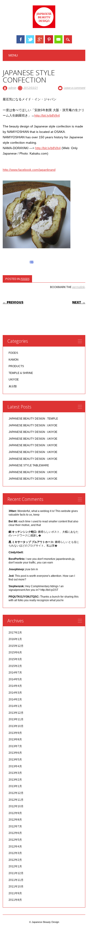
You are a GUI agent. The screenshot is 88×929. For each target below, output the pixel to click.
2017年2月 (15, 632)
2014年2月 (15, 699)
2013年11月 (16, 719)
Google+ (39, 39)
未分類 (13, 386)
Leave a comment (74, 88)
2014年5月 (15, 679)
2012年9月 (15, 813)
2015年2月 (15, 666)
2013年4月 (15, 766)
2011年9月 (15, 893)
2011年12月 (16, 873)
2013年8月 (15, 739)
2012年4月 (15, 846)
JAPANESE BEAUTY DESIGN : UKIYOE (33, 425)
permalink (78, 287)
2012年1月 (15, 866)
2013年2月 (15, 779)
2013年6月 (15, 752)
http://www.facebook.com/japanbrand (29, 169)
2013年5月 (15, 759)
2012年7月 (15, 826)
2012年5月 (15, 839)
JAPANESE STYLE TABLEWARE (29, 465)
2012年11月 (16, 799)
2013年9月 (15, 732)
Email (58, 39)
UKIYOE (14, 379)
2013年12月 (16, 712)
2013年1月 (15, 786)
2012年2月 (15, 859)
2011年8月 (15, 899)
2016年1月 (15, 639)
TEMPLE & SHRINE (21, 373)
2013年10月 (16, 726)
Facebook (20, 39)
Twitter (30, 39)
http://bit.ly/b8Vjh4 (47, 115)
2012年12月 (16, 793)
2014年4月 (15, 685)
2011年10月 (16, 886)
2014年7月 (15, 672)
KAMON (14, 359)
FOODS (25, 279)
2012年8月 (15, 819)
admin (12, 88)
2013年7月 (15, 746)
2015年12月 (16, 645)
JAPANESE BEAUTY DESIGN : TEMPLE (33, 418)
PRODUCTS (16, 366)
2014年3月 (15, 692)
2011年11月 (16, 880)
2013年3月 (15, 772)
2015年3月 (15, 659)
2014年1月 (15, 706)
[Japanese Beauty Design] (44, 27)
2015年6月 (15, 652)
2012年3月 (15, 853)
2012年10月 (16, 806)
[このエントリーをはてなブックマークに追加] (31, 263)
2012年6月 (15, 833)
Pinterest (49, 39)
